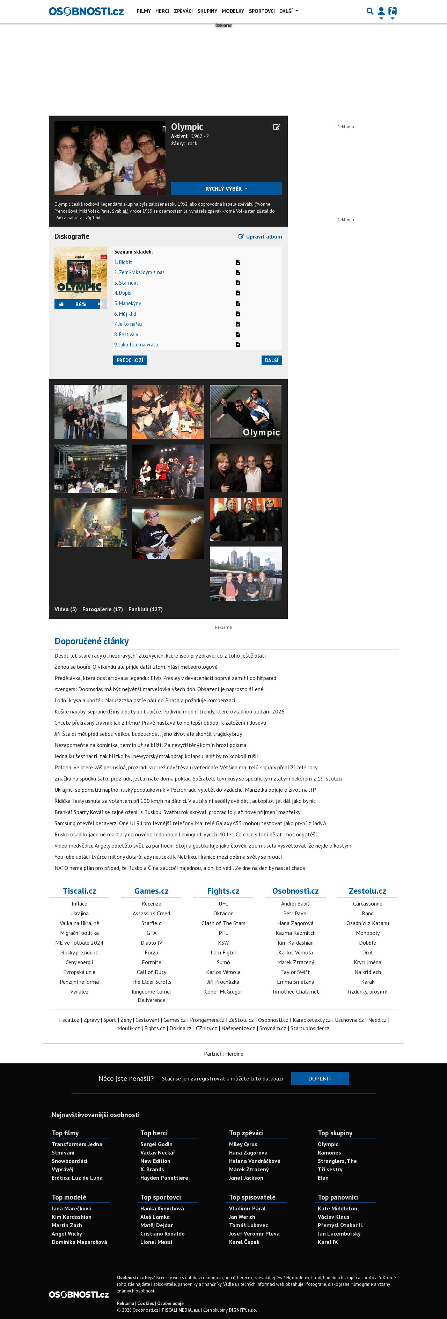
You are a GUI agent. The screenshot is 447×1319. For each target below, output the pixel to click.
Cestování (147, 1019)
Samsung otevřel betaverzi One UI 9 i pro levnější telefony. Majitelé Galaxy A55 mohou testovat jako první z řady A (190, 823)
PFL (223, 932)
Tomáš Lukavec (248, 1225)
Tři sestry (330, 1169)
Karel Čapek (244, 1241)
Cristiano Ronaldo (162, 1233)
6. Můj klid (125, 313)
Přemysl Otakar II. (340, 1225)
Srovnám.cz (272, 1028)
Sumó (223, 962)
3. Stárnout (126, 282)
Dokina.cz (180, 1028)
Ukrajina (79, 913)
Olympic (187, 126)
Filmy (144, 11)
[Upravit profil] (276, 127)
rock (192, 143)
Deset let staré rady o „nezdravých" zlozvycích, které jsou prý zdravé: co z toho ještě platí (160, 655)
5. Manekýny (127, 303)
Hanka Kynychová (162, 1208)
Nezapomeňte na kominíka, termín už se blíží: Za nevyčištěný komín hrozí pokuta (150, 744)
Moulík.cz (128, 1028)
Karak (367, 981)
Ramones (329, 1152)
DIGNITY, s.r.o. (243, 1310)
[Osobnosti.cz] (86, 11)
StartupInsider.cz (310, 1028)
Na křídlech (367, 971)
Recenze (151, 903)
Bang (368, 913)
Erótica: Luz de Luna (77, 1177)
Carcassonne (367, 903)
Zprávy (91, 1019)
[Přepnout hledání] (370, 11)
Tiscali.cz (79, 890)
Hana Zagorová (295, 922)
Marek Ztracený (295, 962)
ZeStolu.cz (241, 1019)
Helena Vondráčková (254, 1160)
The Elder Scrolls (151, 981)
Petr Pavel (295, 913)
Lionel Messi (156, 1241)
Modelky (233, 11)
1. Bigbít (123, 262)
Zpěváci (183, 11)
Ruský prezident (79, 952)
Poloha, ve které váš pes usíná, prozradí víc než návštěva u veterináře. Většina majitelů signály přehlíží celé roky (185, 767)
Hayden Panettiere (164, 1177)
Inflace (79, 903)
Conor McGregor (223, 991)
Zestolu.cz (367, 890)
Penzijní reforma (79, 981)
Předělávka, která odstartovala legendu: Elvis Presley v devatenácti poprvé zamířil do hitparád (165, 677)
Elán (323, 1177)
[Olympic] (110, 157)
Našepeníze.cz (238, 1028)
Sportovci (262, 11)
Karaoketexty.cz (312, 1019)
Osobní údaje (170, 1303)
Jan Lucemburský (339, 1233)
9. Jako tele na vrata (136, 344)
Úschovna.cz (349, 1019)
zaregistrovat (208, 1078)
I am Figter (223, 952)
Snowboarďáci (69, 1160)
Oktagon (223, 913)
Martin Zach (67, 1225)
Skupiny (207, 11)
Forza (151, 952)
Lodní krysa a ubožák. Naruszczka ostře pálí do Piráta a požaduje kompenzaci (144, 700)
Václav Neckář (157, 1152)
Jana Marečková (71, 1208)
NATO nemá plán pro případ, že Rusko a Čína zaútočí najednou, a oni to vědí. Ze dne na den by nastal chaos (179, 867)
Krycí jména (367, 962)
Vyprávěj (62, 1169)
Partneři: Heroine (223, 1053)
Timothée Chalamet (295, 991)
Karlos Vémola (223, 971)
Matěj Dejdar (156, 1225)
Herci (162, 11)
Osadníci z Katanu (367, 922)
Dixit (367, 952)
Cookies (145, 1303)
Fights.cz (223, 890)
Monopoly (368, 932)
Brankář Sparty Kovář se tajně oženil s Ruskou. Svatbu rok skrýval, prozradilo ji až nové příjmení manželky (177, 811)
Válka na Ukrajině (79, 922)
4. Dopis (122, 293)
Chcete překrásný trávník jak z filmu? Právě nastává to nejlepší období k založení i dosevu (160, 722)
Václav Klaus (334, 1216)
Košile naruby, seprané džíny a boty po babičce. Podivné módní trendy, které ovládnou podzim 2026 (169, 711)
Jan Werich (242, 1216)
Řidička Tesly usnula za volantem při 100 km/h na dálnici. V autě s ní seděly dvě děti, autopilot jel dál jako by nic (185, 800)
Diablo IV (151, 942)
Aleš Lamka (155, 1216)
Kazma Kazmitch (296, 932)
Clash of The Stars (223, 922)
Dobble (367, 942)
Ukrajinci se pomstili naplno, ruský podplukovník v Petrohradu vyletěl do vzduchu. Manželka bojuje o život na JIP (185, 789)
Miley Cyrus (243, 1144)
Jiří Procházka (223, 981)
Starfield (151, 922)
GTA (151, 932)
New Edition (155, 1160)
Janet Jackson (246, 1177)
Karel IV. (328, 1241)
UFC (223, 903)
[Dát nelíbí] (96, 304)
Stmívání (63, 1152)
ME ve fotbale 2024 (79, 942)
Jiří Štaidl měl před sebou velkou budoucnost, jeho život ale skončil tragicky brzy (148, 733)
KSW (223, 942)
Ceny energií (79, 962)
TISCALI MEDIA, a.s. (180, 1310)
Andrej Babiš (295, 903)
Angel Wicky (67, 1233)
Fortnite (151, 962)
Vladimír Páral (247, 1208)
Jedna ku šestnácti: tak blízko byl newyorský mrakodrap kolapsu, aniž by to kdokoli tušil (156, 756)
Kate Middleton (337, 1208)
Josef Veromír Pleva (254, 1233)
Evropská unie (79, 971)
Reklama (125, 1303)
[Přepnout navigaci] (381, 11)
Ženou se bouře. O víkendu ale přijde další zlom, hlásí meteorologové (136, 666)
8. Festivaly (126, 334)
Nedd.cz (377, 1019)
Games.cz (151, 890)
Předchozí (130, 360)
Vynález (79, 991)
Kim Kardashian (296, 942)
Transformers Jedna (77, 1144)
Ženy (125, 1019)
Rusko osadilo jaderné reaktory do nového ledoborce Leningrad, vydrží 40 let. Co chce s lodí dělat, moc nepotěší (185, 834)
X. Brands (152, 1169)
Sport (109, 1019)
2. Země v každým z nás (139, 272)
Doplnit (320, 1078)
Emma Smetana (295, 981)
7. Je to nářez (128, 324)
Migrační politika (79, 932)
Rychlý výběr (224, 188)
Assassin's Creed (151, 913)
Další (286, 11)
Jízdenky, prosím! (367, 991)
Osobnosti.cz (295, 890)
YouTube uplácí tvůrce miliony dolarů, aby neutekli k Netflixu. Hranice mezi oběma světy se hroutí (168, 856)
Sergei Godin (156, 1144)
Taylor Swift (295, 971)
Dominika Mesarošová (79, 1241)
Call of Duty (151, 971)
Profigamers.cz (207, 1019)
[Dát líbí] (64, 304)
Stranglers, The (337, 1160)
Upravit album (263, 236)
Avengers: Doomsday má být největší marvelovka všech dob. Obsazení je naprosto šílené (158, 689)
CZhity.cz (206, 1028)
